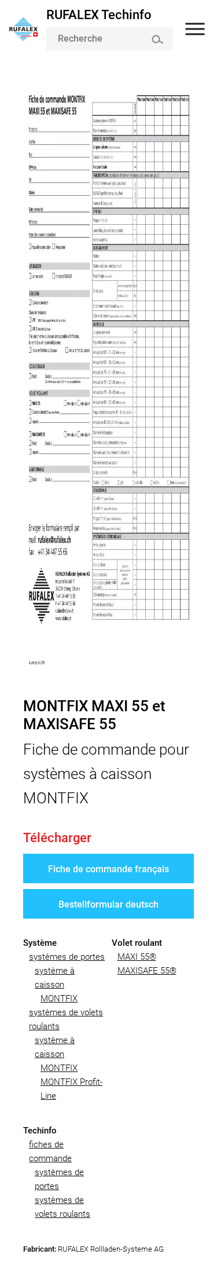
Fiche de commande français (108, 869)
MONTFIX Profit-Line (71, 1089)
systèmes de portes (67, 957)
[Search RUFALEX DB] (157, 39)
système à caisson (55, 978)
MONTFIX (59, 998)
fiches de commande (50, 1151)
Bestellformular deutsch (108, 904)
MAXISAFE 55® (146, 971)
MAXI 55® (136, 957)
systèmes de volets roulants (66, 1019)
